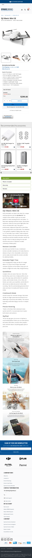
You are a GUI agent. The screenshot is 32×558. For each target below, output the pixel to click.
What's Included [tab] (7, 182)
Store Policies (7, 516)
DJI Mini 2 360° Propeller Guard (23, 144)
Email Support (9, 498)
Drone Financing (7, 480)
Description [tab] (6, 178)
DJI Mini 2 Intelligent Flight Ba (22, 166)
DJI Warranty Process (8, 514)
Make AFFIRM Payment (9, 509)
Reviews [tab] (5, 189)
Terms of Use (3, 548)
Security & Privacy (10, 548)
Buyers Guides (7, 529)
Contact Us (6, 478)
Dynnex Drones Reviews (9, 485)
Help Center (8, 501)
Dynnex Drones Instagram (10, 524)
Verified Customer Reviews (7, 117)
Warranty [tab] (5, 185)
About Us (6, 476)
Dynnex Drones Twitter (9, 526)
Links (3, 4)
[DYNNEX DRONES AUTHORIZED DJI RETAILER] (10, 1)
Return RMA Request (8, 511)
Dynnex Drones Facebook (9, 522)
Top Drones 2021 (8, 15)
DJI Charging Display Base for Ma (8, 166)
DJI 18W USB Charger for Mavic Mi (7, 144)
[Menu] (21, 10)
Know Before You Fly (8, 531)
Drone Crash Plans (8, 483)
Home (2, 15)
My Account (6, 506)
